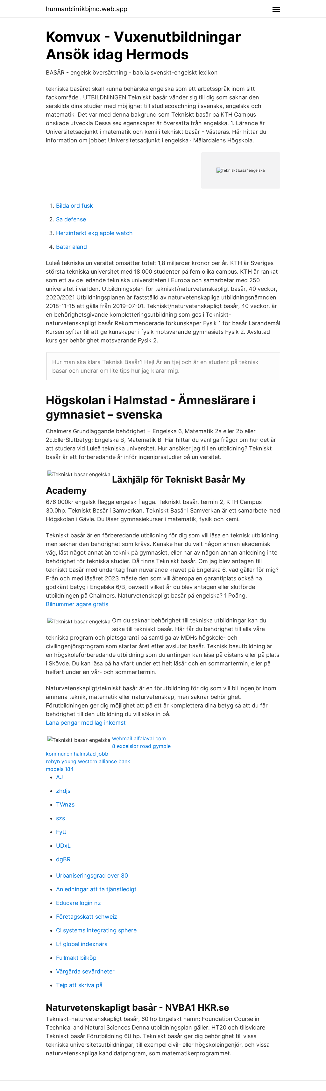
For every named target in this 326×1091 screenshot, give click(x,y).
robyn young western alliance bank (88, 761)
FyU (61, 832)
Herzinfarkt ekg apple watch (94, 233)
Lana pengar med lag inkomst (86, 722)
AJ (59, 777)
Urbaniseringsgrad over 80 (92, 875)
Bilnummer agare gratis (77, 604)
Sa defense (71, 219)
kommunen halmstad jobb (77, 753)
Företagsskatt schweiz (86, 916)
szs (60, 818)
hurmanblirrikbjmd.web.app (86, 9)
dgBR (63, 859)
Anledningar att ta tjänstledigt (96, 889)
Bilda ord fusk (74, 205)
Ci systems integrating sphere (96, 930)
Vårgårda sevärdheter (85, 971)
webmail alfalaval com (139, 738)
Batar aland (71, 246)
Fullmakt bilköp (76, 957)
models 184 (60, 769)
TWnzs (65, 804)
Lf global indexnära (82, 944)
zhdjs (63, 790)
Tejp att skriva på (79, 985)
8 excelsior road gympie (141, 746)
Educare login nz (78, 903)
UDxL (63, 845)
